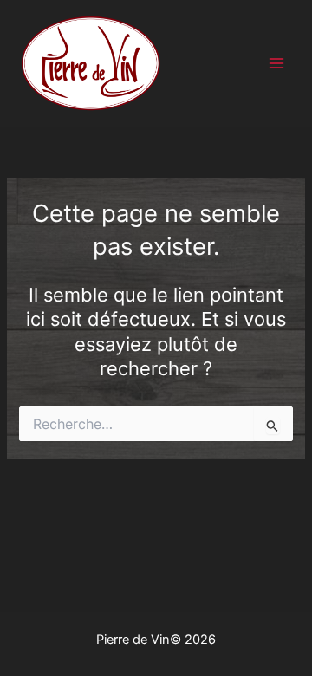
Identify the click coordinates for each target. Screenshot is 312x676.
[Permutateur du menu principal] (276, 64)
